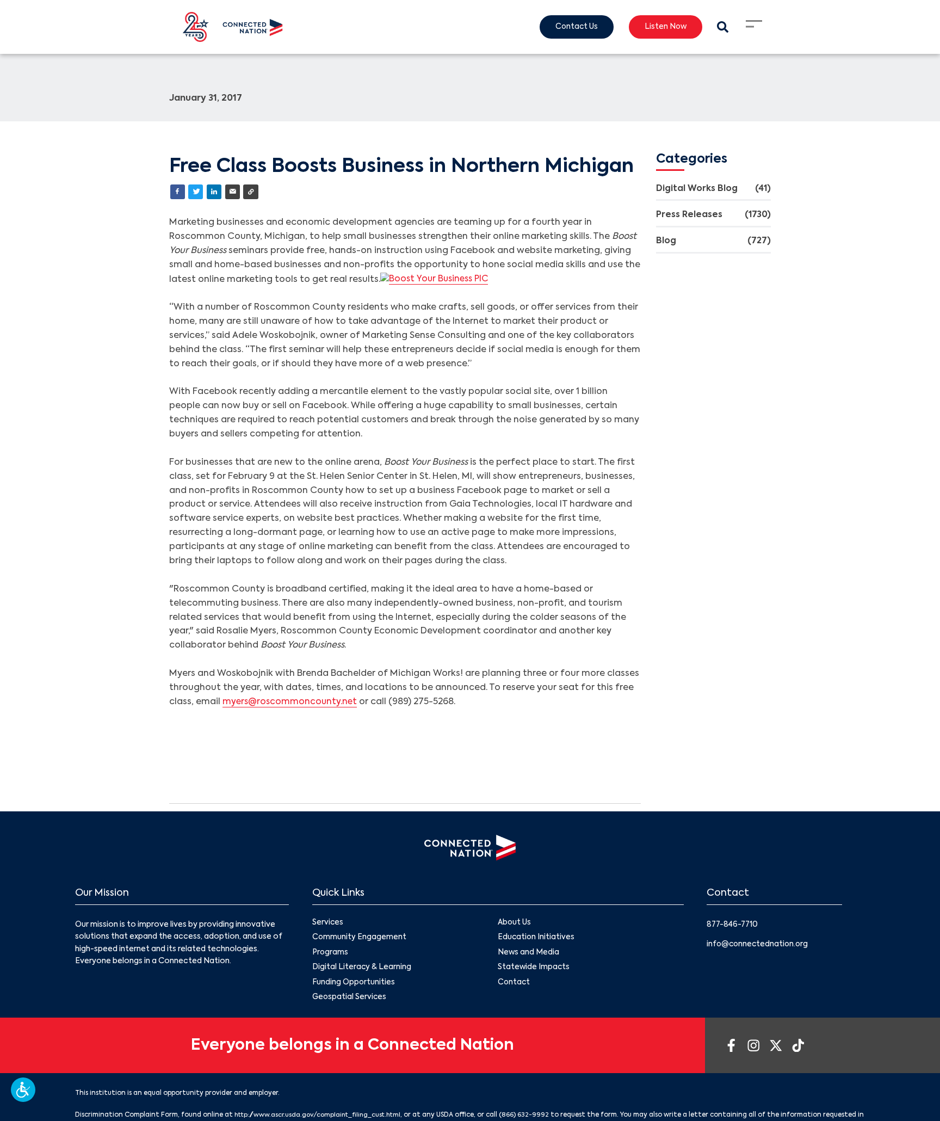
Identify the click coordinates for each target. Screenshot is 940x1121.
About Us (514, 923)
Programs (330, 954)
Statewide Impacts (534, 970)
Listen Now (663, 27)
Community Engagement (359, 939)
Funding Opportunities (353, 985)
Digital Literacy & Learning (362, 970)
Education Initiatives (537, 939)
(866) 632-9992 (534, 1117)
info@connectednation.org (759, 945)
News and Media (529, 954)
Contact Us (571, 27)
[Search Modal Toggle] (722, 27)
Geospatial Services (350, 1000)
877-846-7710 (733, 925)
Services (328, 923)
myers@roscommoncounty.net (291, 702)
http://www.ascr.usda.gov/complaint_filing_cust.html (322, 1117)
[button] (23, 1089)
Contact (514, 985)
